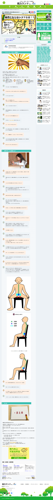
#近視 (40, 61)
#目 (50, 57)
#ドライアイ (43, 51)
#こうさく (48, 48)
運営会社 (41, 484)
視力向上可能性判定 (13, 442)
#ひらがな (48, 52)
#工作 (49, 56)
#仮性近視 (43, 55)
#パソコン (45, 52)
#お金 (41, 47)
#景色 (42, 57)
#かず (48, 47)
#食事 (48, 61)
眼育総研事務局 (5, 465)
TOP (2, 9)
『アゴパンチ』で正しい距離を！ (10, 39)
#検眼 (45, 57)
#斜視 (40, 57)
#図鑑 (48, 55)
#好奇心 (38, 56)
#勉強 (46, 55)
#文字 (38, 57)
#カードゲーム (45, 47)
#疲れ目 (48, 57)
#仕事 (40, 55)
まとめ (6, 41)
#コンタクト (38, 49)
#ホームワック (39, 53)
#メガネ (43, 53)
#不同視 (49, 53)
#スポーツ (49, 49)
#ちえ (40, 51)
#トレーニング (48, 51)
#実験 (46, 56)
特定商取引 (27, 484)
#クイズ (42, 48)
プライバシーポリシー (34, 484)
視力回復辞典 (5, 9)
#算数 (38, 60)
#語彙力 (38, 61)
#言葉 (48, 60)
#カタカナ (38, 48)
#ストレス (45, 49)
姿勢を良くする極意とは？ (9, 40)
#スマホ (38, 51)
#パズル (42, 52)
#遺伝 (45, 61)
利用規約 (22, 484)
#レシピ (46, 53)
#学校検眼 (43, 56)
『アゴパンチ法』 (11, 120)
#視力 (46, 60)
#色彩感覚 (43, 60)
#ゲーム (45, 48)
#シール (42, 49)
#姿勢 (40, 56)
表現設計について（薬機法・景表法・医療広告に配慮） (11, 472)
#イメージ (38, 47)
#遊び (43, 61)
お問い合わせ (46, 484)
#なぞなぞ (38, 52)
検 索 (49, 42)
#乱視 (38, 55)
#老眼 (40, 60)
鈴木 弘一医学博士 (16, 465)
